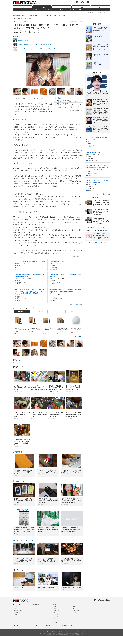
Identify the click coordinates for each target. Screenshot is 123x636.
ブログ (55, 618)
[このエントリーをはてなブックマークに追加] (38, 32)
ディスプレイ (56, 311)
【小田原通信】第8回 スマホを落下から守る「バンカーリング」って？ (73, 107)
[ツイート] (20, 32)
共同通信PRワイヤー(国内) (49, 625)
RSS (109, 600)
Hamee (17, 362)
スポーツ (56, 614)
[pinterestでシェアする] (34, 32)
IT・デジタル (41, 7)
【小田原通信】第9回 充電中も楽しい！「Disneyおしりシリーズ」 (72, 104)
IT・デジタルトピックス (23, 540)
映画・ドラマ (57, 606)
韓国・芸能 (56, 610)
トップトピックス (20, 510)
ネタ (48, 9)
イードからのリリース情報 (73, 631)
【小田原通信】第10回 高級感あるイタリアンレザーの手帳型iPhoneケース (74, 101)
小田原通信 (60, 98)
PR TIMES (16, 625)
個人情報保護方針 (63, 631)
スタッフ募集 (83, 631)
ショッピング (70, 9)
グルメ (74, 606)
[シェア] (25, 32)
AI (42, 15)
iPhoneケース (19, 481)
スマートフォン (39, 9)
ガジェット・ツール (58, 9)
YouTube (102, 600)
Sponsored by (72, 304)
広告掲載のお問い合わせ (48, 631)
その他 (79, 9)
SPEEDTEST (61, 7)
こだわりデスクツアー (34, 15)
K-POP (63, 15)
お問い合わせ (38, 631)
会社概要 (56, 631)
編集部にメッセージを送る (77, 110)
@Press (25, 625)
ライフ (100, 7)
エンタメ (81, 7)
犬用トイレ (73, 311)
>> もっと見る (79, 336)
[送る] (29, 32)
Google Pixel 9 (48, 15)
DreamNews (36, 625)
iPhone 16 (24, 15)
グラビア (56, 616)
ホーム (22, 7)
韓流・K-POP (57, 608)
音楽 (55, 612)
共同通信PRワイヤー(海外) (67, 625)
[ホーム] (14, 18)
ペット (74, 608)
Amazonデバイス (22, 311)
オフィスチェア (39, 311)
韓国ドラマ (57, 15)
